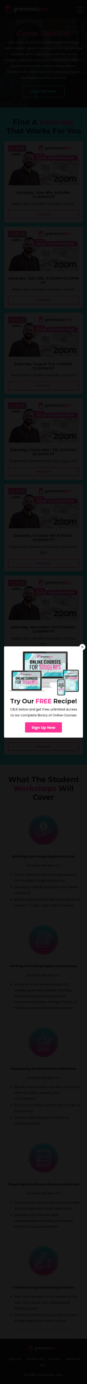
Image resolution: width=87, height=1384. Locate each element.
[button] (43, 726)
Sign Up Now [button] (44, 727)
